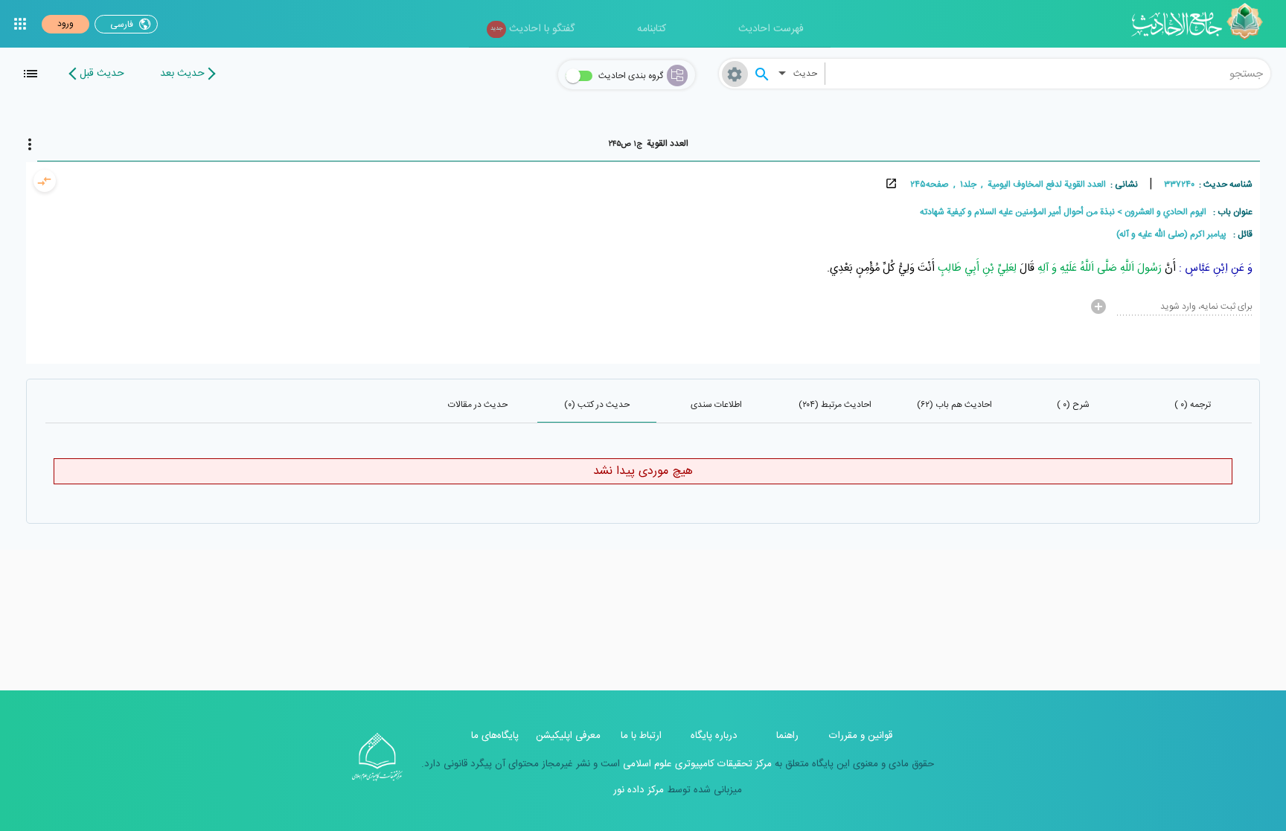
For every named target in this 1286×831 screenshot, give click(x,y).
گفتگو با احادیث (532, 29)
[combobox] (1048, 73)
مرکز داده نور (638, 790)
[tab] (648, 143)
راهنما (787, 736)
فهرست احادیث (771, 29)
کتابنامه (651, 29)
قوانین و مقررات (860, 736)
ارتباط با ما (641, 736)
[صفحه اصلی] (1202, 24)
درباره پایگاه (714, 736)
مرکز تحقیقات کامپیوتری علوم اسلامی (696, 764)
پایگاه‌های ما (495, 736)
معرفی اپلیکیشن (568, 736)
